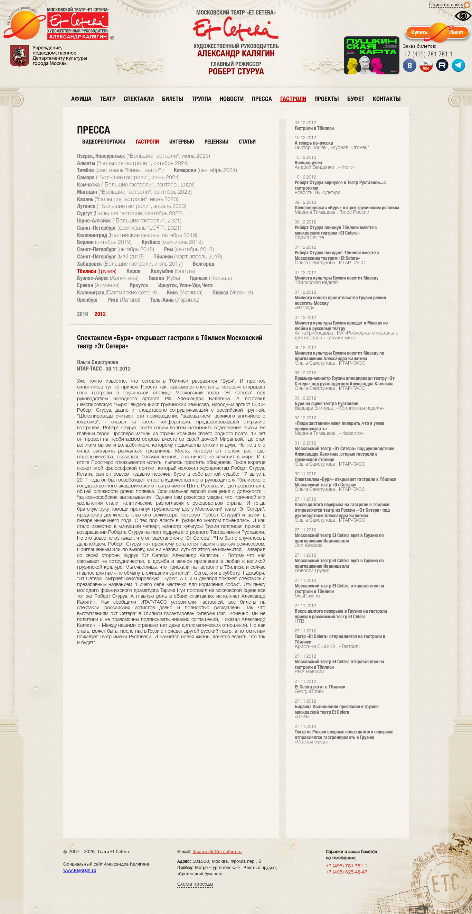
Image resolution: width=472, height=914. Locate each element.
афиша (81, 98)
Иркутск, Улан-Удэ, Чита (185, 285)
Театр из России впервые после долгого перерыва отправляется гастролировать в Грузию (344, 734)
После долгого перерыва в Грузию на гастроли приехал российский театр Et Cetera (341, 614)
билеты (172, 98)
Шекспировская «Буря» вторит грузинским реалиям (347, 208)
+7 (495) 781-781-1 (346, 865)
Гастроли (147, 141)
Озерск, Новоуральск (143, 156)
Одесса (233, 292)
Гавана (164, 278)
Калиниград (117, 292)
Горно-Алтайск (129, 220)
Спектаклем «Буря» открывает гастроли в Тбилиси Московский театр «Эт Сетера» (345, 482)
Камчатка (136, 184)
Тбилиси (188, 256)
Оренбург (87, 299)
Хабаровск (130, 264)
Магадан (134, 192)
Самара (128, 177)
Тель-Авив (174, 299)
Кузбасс (172, 242)
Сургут (130, 213)
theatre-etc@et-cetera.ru (217, 851)
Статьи (247, 141)
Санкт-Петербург (129, 228)
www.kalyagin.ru (79, 870)
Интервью (181, 141)
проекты (326, 98)
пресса (262, 98)
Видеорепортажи (103, 141)
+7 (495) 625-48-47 (346, 872)
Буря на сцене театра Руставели (339, 403)
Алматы (133, 163)
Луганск (131, 206)
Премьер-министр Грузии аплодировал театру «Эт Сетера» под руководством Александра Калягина (345, 381)
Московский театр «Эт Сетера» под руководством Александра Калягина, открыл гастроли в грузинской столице (344, 454)
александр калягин (236, 53)
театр (107, 98)
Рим (189, 249)
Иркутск (139, 285)
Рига (124, 299)
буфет (356, 98)
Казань (127, 199)
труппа (201, 98)
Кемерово (205, 170)
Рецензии (216, 141)
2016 (82, 314)
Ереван (98, 285)
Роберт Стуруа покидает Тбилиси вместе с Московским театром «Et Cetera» (337, 255)
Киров (133, 271)
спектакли (139, 98)
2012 (100, 314)
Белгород (203, 264)
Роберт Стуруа (236, 71)
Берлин (104, 242)
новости (232, 98)
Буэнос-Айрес (108, 278)
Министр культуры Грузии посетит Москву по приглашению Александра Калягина (339, 356)
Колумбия (173, 271)
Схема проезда (195, 883)
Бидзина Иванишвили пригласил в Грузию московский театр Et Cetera (337, 709)
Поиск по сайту (446, 4)
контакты (387, 98)
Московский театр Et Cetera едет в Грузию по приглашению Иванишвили (339, 538)
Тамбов (120, 170)
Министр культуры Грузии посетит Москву (336, 278)
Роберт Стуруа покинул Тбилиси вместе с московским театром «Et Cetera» (336, 230)
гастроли (293, 98)
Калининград (137, 235)
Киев (184, 292)
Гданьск (211, 278)
